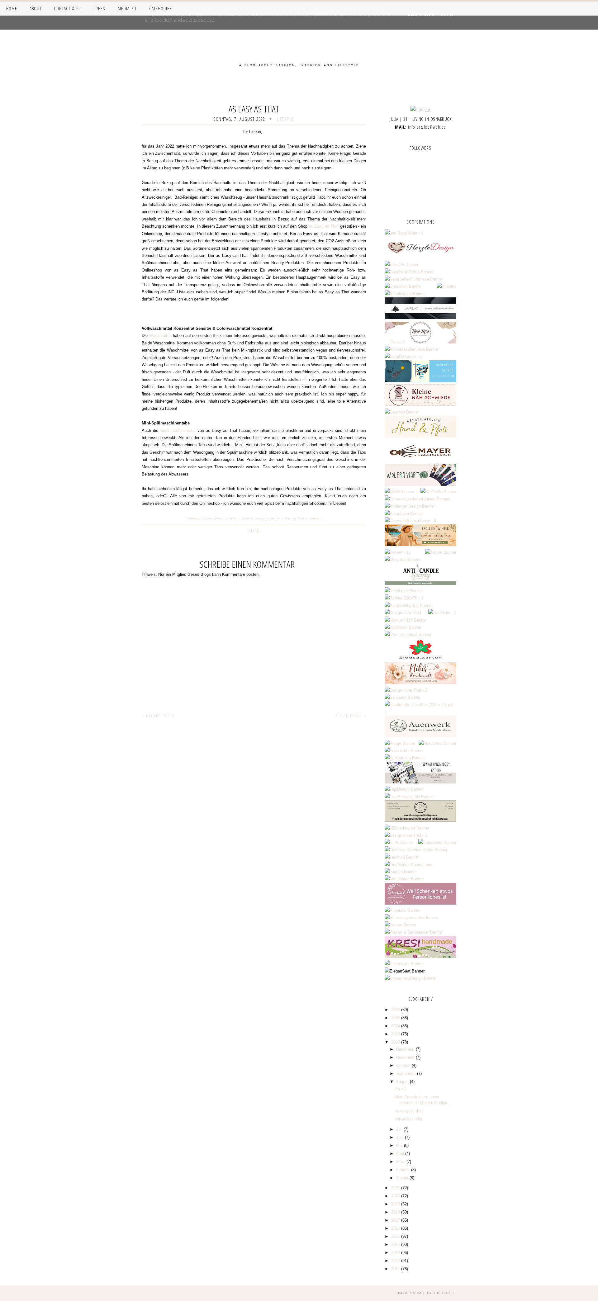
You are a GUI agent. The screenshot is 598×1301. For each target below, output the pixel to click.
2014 (396, 1244)
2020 (396, 1196)
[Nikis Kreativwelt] (420, 682)
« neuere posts (158, 715)
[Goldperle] (442, 612)
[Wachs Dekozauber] (414, 932)
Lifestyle (285, 119)
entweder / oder (408, 1119)
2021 (396, 1187)
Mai (400, 1145)
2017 (396, 1220)
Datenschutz (441, 1293)
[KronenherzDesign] (411, 978)
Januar (403, 1178)
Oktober (404, 1065)
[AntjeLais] (402, 910)
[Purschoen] (404, 513)
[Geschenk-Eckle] (409, 272)
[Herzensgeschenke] (411, 917)
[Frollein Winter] (420, 544)
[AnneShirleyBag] (409, 605)
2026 (396, 1009)
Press (99, 8)
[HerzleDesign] (420, 257)
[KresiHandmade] (420, 956)
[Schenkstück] (420, 903)
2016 (396, 1228)
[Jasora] (440, 552)
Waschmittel (160, 335)
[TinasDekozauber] (406, 835)
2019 (396, 1204)
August (403, 1081)
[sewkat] (420, 782)
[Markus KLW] (406, 620)
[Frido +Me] (404, 750)
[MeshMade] (404, 879)
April (400, 1153)
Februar (403, 1169)
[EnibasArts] (404, 963)
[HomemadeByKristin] (406, 612)
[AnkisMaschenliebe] (412, 349)
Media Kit (127, 8)
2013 (396, 1252)
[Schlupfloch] (405, 757)
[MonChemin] (398, 552)
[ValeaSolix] (437, 842)
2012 (396, 1260)
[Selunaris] (402, 697)
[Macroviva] (437, 743)
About (35, 8)
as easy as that (409, 1111)
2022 (396, 1042)
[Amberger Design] (410, 506)
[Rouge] (400, 743)
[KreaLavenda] (404, 233)
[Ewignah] (402, 412)
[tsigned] (401, 871)
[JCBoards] (403, 627)
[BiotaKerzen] (405, 293)
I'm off (400, 1088)
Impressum (409, 1293)
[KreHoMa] (438, 491)
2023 (396, 1034)
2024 (396, 1026)
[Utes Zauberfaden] (401, 264)
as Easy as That (324, 226)
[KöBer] (420, 712)
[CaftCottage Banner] (420, 820)
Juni (400, 1137)
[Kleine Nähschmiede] (420, 404)
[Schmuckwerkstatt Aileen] (417, 499)
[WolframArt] (420, 484)
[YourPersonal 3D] (409, 796)
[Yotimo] (400, 925)
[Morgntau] (402, 559)
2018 (396, 1212)
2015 (396, 1236)
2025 (396, 1017)
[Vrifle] (399, 842)
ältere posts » (350, 715)
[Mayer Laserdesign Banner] (420, 460)
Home (11, 8)
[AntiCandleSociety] (420, 583)
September (406, 1073)
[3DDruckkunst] (407, 828)
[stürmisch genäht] (420, 380)
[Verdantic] (406, 690)
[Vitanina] (446, 286)
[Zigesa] (420, 658)
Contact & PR (67, 8)
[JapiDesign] (404, 789)
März (401, 1161)
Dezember (406, 1049)
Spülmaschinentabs (178, 430)
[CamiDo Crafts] (403, 356)
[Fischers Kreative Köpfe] (416, 850)
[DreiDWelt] (403, 286)
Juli (400, 1129)
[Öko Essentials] (408, 634)
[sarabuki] (402, 857)
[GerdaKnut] (410, 520)
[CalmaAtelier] (404, 598)
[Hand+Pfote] (420, 436)
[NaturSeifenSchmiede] (414, 279)
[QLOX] (399, 491)
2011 (396, 1268)
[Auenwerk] (420, 736)
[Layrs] (420, 317)
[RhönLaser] (404, 591)
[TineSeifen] (408, 864)
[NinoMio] (420, 342)
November (406, 1057)
